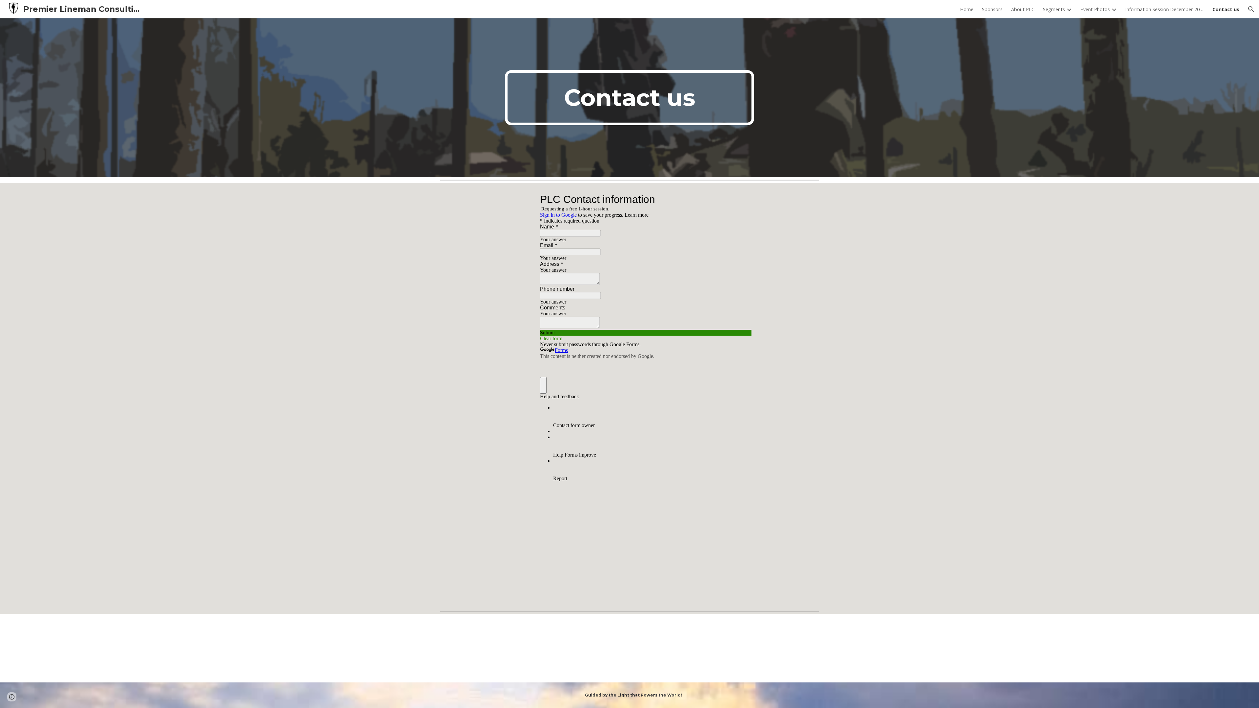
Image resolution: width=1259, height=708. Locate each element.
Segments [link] (1054, 9)
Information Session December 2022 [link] (1164, 9)
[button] (1251, 9)
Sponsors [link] (992, 9)
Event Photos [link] (1095, 9)
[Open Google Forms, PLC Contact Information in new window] (741, 199)
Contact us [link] (1225, 9)
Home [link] (966, 9)
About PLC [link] (1022, 9)
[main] (629, 97)
